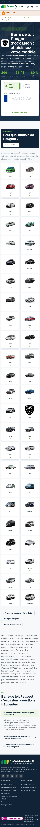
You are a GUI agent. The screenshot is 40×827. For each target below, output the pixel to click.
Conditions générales (28, 790)
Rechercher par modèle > (20, 113)
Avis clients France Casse (9, 796)
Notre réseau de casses (8, 787)
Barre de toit (28, 18)
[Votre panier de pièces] (32, 7)
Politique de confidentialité (29, 787)
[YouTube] (12, 776)
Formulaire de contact (28, 784)
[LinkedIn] (16, 776)
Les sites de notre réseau (9, 790)
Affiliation (4, 799)
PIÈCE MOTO (27, 86)
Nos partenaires (6, 793)
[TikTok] (21, 776)
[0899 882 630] (12, 818)
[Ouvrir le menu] (37, 7)
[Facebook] (3, 776)
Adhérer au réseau (7, 784)
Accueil (3, 18)
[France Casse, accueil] (12, 7)
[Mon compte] (28, 7)
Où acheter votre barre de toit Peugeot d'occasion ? (19, 713)
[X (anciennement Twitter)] (7, 776)
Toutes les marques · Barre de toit (18, 613)
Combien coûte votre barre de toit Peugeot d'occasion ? (17, 737)
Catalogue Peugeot (11, 618)
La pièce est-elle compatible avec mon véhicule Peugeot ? (19, 745)
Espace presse (5, 802)
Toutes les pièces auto (15, 18)
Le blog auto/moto (7, 805)
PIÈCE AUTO (11, 86)
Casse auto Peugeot (11, 624)
